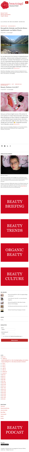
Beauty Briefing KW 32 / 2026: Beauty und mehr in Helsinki (14, 361)
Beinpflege (8, 71)
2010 (3, 399)
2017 (4, 387)
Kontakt (2, 418)
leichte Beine (3, 72)
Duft (13, 84)
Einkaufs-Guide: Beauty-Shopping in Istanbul (16, 309)
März (4, 369)
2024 (3, 376)
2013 (4, 394)
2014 (4, 392)
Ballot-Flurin (3, 71)
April (4, 368)
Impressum (3, 406)
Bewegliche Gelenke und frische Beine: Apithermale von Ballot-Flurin (14, 29)
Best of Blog (3, 412)
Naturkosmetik (12, 26)
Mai (3, 366)
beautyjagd (10, 32)
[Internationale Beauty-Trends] (14, 237)
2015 (4, 390)
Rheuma (22, 72)
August (4, 358)
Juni (3, 365)
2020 (4, 382)
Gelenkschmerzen (22, 71)
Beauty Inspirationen (6, 14)
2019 (4, 384)
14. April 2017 (3, 89)
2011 (4, 397)
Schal (16, 128)
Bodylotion (15, 127)
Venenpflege (12, 73)
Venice (8, 129)
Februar (4, 371)
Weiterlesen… (17, 68)
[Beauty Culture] (14, 285)
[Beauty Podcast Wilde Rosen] (14, 439)
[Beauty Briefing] (14, 213)
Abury (2, 127)
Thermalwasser (6, 73)
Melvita (2, 128)
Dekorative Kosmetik (6, 84)
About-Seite (23, 186)
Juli (3, 363)
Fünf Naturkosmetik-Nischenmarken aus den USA (17, 306)
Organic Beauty (4, 16)
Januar (4, 373)
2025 (3, 374)
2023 (3, 378)
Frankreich (17, 71)
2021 (3, 381)
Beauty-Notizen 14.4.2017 (10, 87)
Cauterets (12, 71)
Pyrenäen (18, 72)
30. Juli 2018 (3, 32)
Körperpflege (4, 26)
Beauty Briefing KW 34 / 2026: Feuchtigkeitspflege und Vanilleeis (15, 360)
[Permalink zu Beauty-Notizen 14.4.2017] (14, 111)
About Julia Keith (4, 410)
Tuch (6, 129)
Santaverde (12, 128)
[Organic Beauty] (14, 261)
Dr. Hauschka (20, 127)
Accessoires (5, 127)
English (2, 416)
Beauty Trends (4, 13)
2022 (3, 379)
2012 (4, 395)
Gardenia (25, 127)
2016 (4, 389)
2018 (4, 386)
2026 (3, 357)
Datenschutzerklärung (15, 336)
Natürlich (14, 72)
